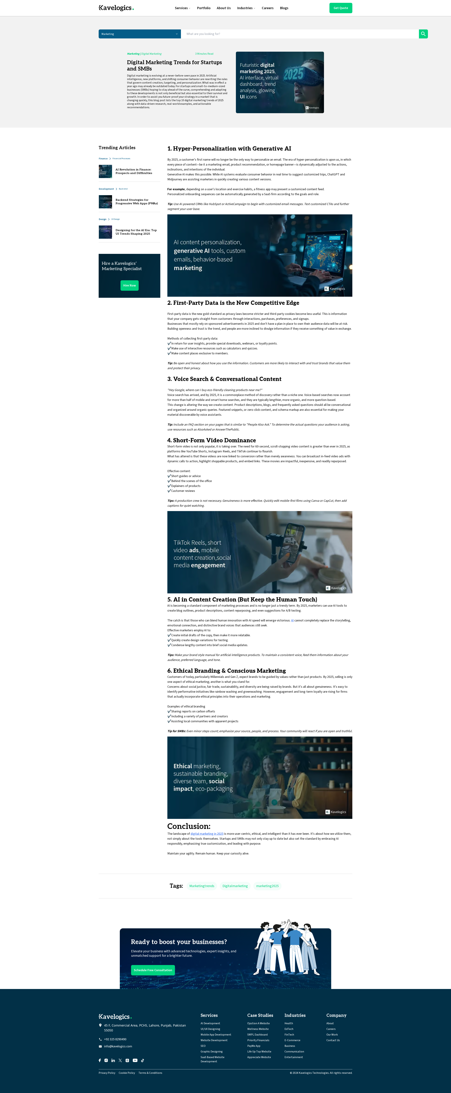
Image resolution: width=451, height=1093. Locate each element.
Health (289, 1023)
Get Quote (341, 8)
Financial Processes (121, 158)
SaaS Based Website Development (212, 1059)
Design (102, 219)
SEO (203, 1046)
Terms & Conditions (150, 1073)
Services (181, 8)
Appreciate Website (259, 1057)
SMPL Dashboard (257, 1035)
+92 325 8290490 (115, 1039)
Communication (294, 1052)
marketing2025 (267, 886)
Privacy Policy (107, 1073)
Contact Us (333, 1040)
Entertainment (294, 1057)
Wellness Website (258, 1029)
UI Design (115, 219)
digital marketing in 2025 (207, 834)
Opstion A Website (258, 1023)
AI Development (210, 1023)
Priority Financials (258, 1040)
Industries (245, 8)
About (330, 1023)
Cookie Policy (127, 1073)
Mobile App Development (216, 1035)
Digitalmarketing (235, 886)
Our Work (332, 1035)
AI (292, 620)
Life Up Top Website (259, 1052)
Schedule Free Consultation (153, 970)
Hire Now (129, 285)
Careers (331, 1029)
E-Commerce (292, 1040)
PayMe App (253, 1046)
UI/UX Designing (210, 1029)
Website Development (214, 1040)
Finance (103, 158)
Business (290, 1046)
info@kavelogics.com (118, 1046)
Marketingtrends (201, 886)
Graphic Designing (212, 1052)
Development (106, 189)
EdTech (289, 1029)
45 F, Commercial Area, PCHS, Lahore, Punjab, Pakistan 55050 (145, 1027)
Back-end (123, 189)
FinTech (289, 1035)
